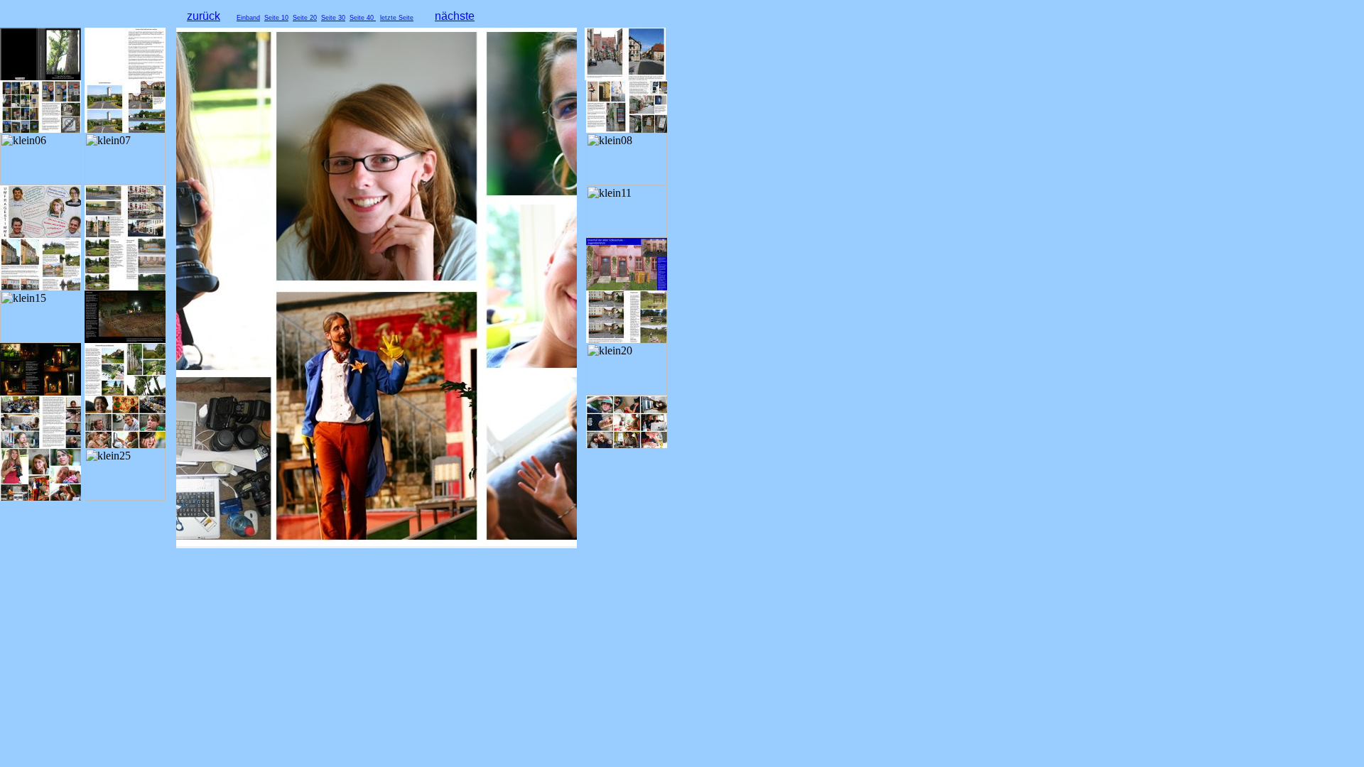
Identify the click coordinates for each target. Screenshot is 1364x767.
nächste (455, 16)
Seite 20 (305, 17)
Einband (248, 17)
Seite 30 (333, 17)
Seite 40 (363, 17)
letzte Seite (396, 17)
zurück (203, 16)
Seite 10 (276, 17)
